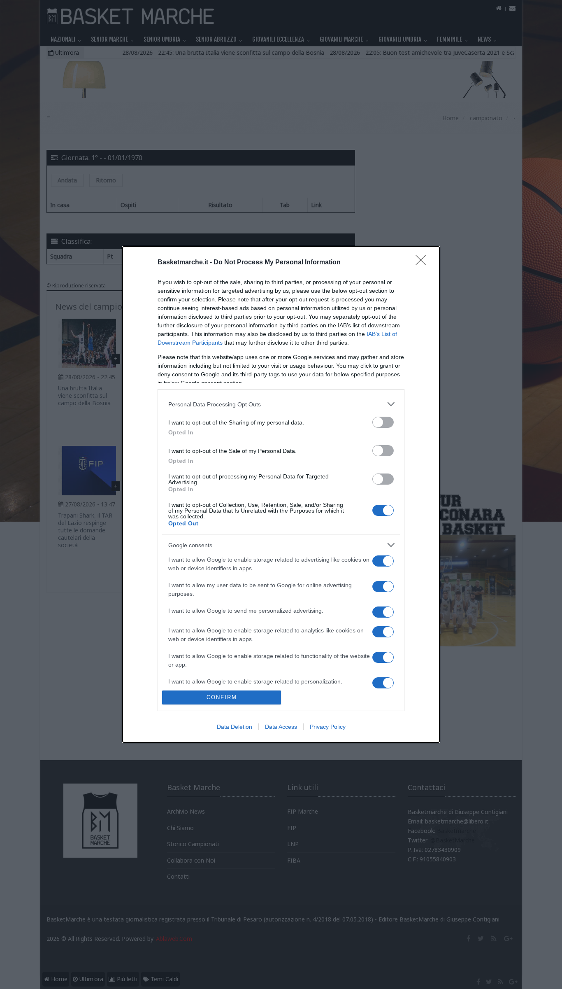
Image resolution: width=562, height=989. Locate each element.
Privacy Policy (328, 726)
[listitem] (281, 404)
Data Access (281, 726)
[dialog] (281, 494)
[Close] (423, 263)
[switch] (383, 422)
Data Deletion (234, 726)
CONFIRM (222, 697)
